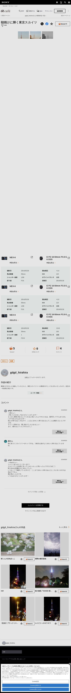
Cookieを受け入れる (35, 689)
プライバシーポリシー (20, 677)
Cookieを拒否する (35, 685)
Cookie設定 (35, 681)
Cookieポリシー (16, 676)
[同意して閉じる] (70, 664)
